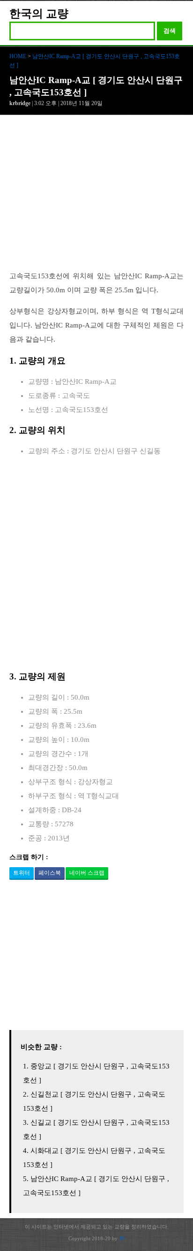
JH (122, 1238)
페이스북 (49, 873)
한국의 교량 (38, 14)
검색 (169, 30)
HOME (17, 56)
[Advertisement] (96, 197)
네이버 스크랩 (86, 873)
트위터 (21, 873)
